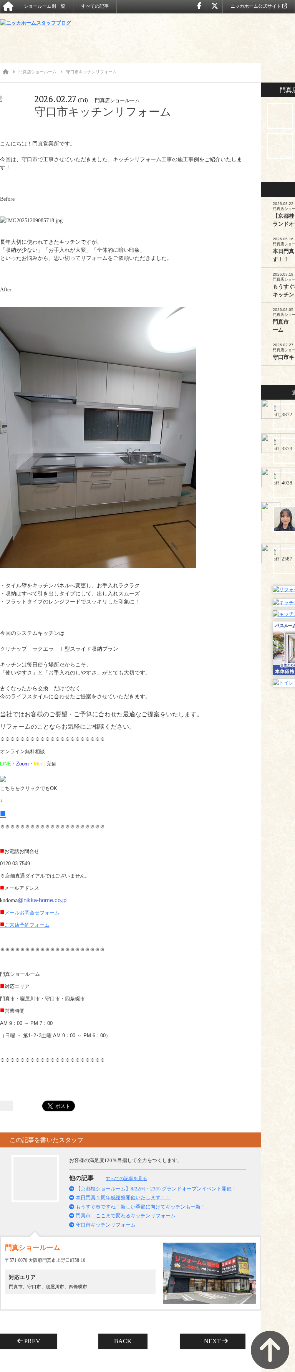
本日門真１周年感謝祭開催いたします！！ (123, 1197)
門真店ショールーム (37, 71)
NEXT (210, 1341)
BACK (123, 1341)
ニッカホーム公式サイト (256, 6)
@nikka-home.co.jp (42, 900)
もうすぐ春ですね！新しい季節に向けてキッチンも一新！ (141, 1207)
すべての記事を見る (126, 1178)
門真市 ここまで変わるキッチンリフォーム (126, 1215)
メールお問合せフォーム (30, 913)
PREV (34, 1341)
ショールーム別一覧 (44, 6)
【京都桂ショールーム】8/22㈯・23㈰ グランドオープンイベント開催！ (156, 1189)
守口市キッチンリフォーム (106, 1225)
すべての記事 (95, 6)
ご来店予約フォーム (25, 925)
